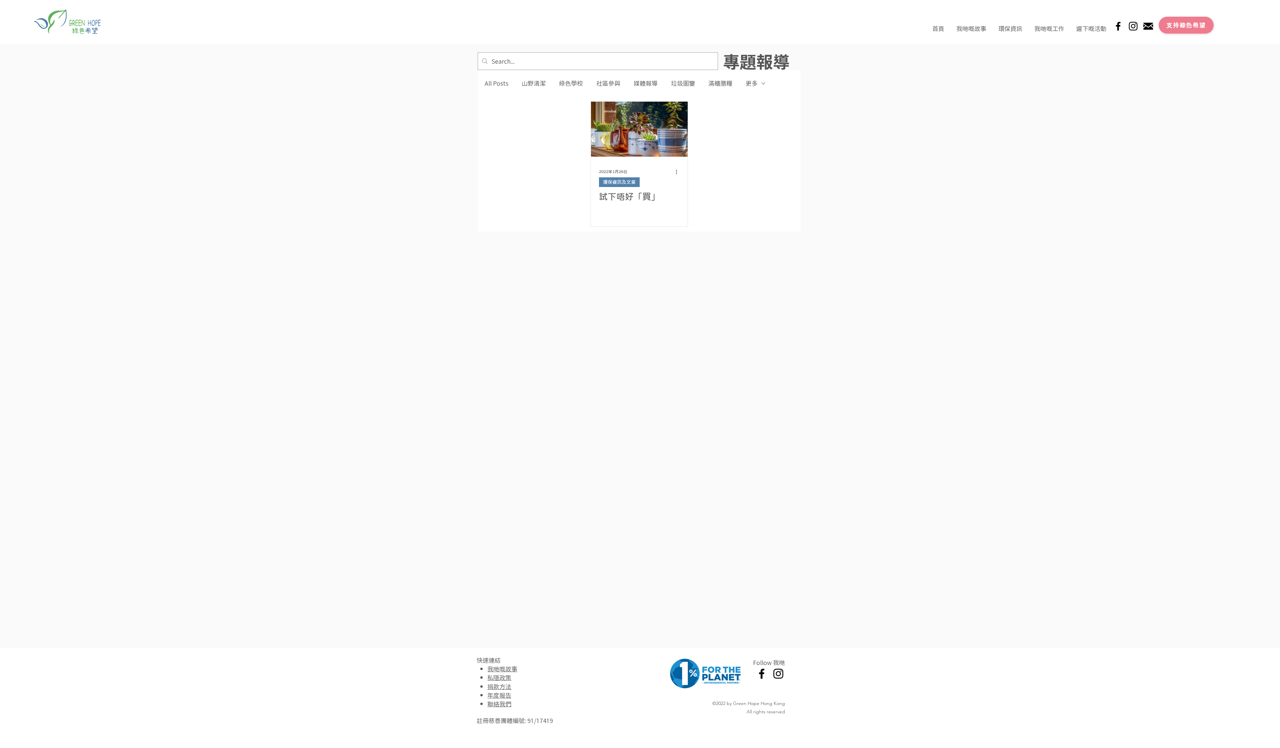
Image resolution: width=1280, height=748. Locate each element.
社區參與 (608, 83)
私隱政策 (499, 677)
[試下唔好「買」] (639, 129)
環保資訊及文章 (619, 182)
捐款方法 (499, 686)
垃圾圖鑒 (683, 83)
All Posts (496, 83)
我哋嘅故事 (502, 668)
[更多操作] (679, 172)
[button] (971, 25)
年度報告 (499, 695)
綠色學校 (571, 83)
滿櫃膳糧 (720, 83)
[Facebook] (1118, 26)
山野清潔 (534, 83)
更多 (752, 83)
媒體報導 (646, 83)
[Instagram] (1133, 26)
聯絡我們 (499, 703)
